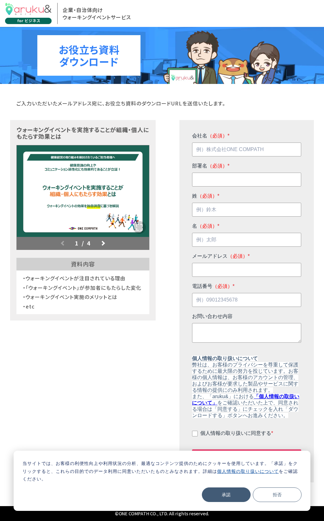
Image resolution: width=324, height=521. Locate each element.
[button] (102, 243)
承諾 (226, 494)
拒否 (277, 494)
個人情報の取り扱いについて (248, 471)
